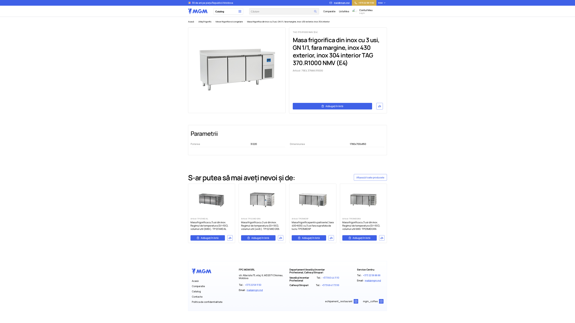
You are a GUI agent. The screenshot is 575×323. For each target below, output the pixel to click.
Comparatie (198, 286)
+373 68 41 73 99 (330, 285)
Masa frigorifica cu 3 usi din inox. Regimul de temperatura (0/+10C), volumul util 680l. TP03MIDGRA (361, 226)
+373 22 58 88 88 (371, 275)
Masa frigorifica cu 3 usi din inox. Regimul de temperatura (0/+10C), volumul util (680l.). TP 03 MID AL (209, 226)
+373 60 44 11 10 (331, 277)
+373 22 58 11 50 (253, 285)
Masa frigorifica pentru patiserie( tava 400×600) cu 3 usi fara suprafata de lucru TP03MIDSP (313, 226)
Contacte (197, 296)
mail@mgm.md (255, 290)
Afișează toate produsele (370, 177)
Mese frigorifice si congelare (229, 21)
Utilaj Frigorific (205, 21)
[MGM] (198, 13)
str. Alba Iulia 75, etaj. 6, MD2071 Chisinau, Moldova (261, 277)
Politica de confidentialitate (207, 302)
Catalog (196, 291)
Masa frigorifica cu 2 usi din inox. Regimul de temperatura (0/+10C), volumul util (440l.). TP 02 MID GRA (260, 226)
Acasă (191, 21)
